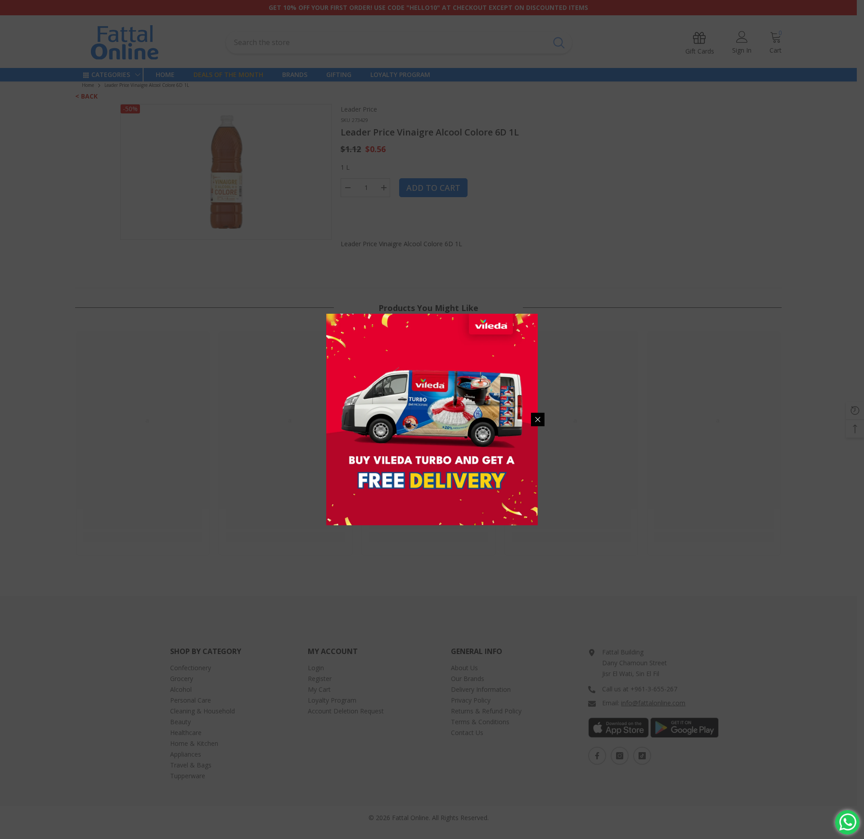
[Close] (537, 419)
